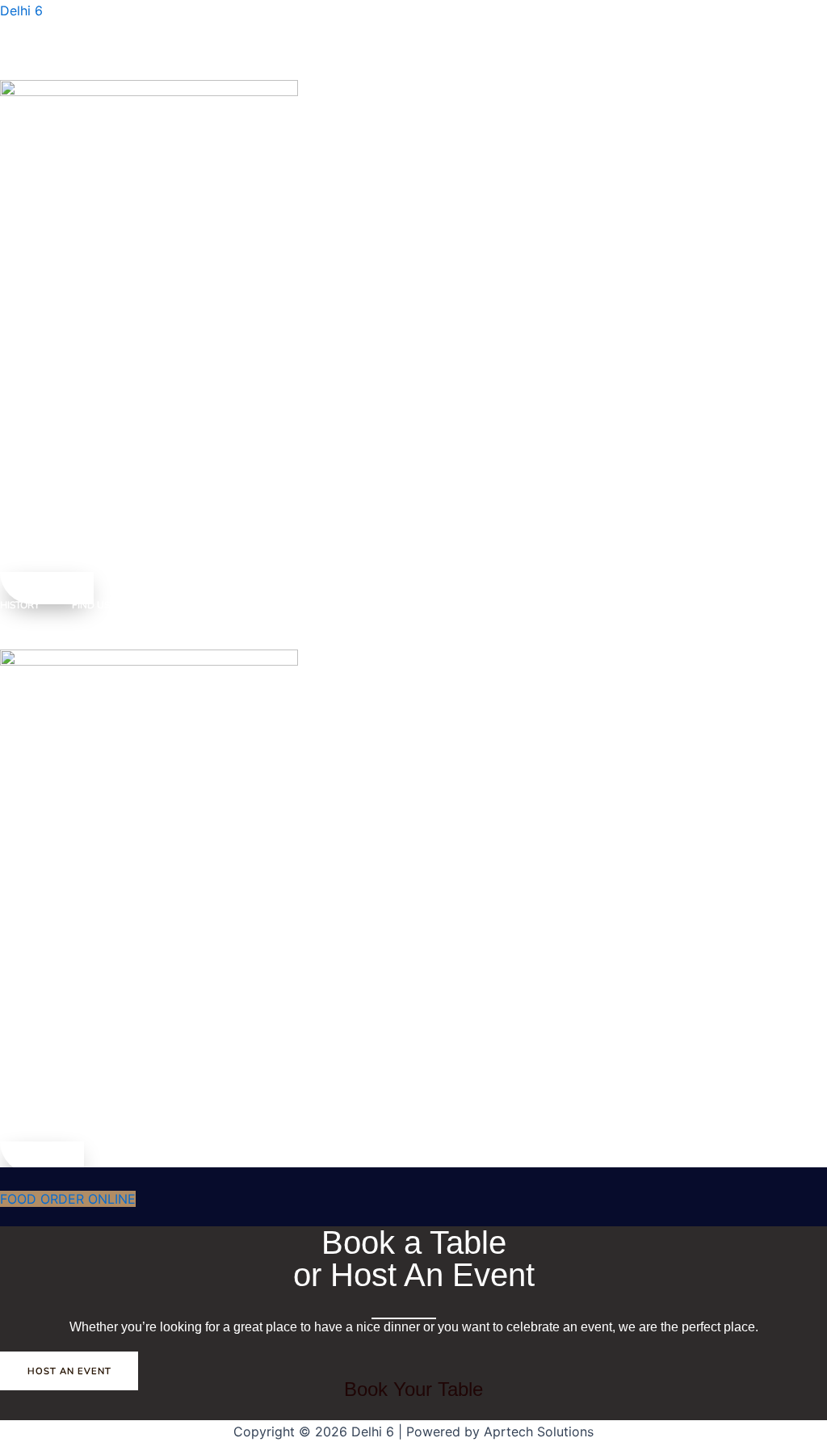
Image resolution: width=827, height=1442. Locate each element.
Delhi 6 (21, 10)
